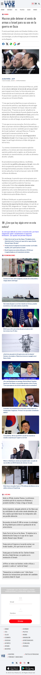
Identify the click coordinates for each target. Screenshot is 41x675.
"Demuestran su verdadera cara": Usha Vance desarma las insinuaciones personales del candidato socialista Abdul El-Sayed (20, 574)
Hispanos (9, 10)
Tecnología (26, 643)
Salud (29, 10)
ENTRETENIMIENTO (28, 640)
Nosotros (8, 649)
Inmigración (26, 638)
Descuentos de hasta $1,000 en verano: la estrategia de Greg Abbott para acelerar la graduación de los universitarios (20, 525)
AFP (13, 79)
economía (7, 638)
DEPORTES (7, 643)
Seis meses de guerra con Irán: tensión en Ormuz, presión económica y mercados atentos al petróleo (20, 305)
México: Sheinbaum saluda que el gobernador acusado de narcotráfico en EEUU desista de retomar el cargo (20, 462)
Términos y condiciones (15, 657)
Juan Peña (6, 79)
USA (16, 10)
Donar (2, 10)
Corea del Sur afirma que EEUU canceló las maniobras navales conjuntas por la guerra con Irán (19, 436)
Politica (22, 10)
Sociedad (7, 640)
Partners (26, 646)
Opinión (7, 646)
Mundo (35, 10)
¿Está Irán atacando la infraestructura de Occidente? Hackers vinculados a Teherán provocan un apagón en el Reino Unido (19, 356)
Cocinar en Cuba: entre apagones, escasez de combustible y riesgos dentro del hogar (20, 279)
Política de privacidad (32, 654)
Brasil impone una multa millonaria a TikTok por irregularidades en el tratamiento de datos (19, 251)
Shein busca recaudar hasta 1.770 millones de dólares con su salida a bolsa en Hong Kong (21, 487)
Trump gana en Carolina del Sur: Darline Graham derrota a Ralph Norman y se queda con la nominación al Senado (18, 555)
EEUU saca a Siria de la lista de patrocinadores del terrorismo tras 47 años (18, 330)
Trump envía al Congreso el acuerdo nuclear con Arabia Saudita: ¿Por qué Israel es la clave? (21, 246)
